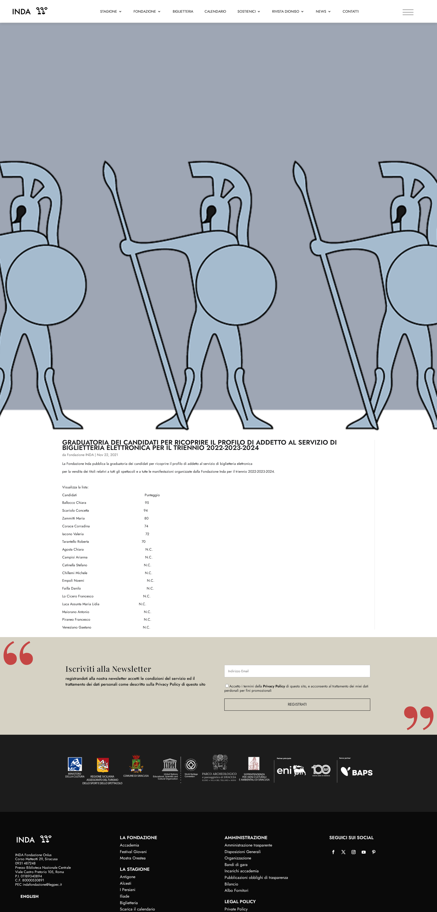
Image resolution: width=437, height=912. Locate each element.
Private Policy (236, 909)
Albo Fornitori (236, 890)
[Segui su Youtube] (364, 852)
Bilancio (231, 884)
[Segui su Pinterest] (374, 852)
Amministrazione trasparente (248, 845)
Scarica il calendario (137, 909)
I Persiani (127, 890)
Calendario (215, 12)
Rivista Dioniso (285, 12)
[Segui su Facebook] (333, 852)
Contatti (351, 12)
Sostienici (246, 12)
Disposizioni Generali (243, 852)
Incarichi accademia (242, 871)
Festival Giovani (133, 852)
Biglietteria (183, 12)
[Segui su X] (343, 852)
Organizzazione (238, 858)
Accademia (129, 845)
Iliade (124, 896)
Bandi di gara (236, 864)
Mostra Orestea (133, 858)
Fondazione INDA (80, 454)
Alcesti (125, 883)
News (321, 12)
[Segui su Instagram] (353, 852)
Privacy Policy (274, 686)
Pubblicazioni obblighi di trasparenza (256, 877)
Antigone (127, 877)
